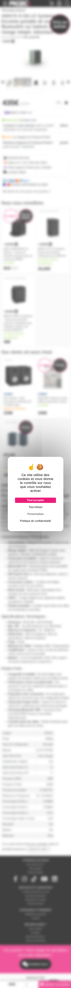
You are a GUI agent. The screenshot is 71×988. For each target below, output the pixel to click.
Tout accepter (35, 500)
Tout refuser (35, 507)
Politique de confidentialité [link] (35, 521)
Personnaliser (35, 514)
